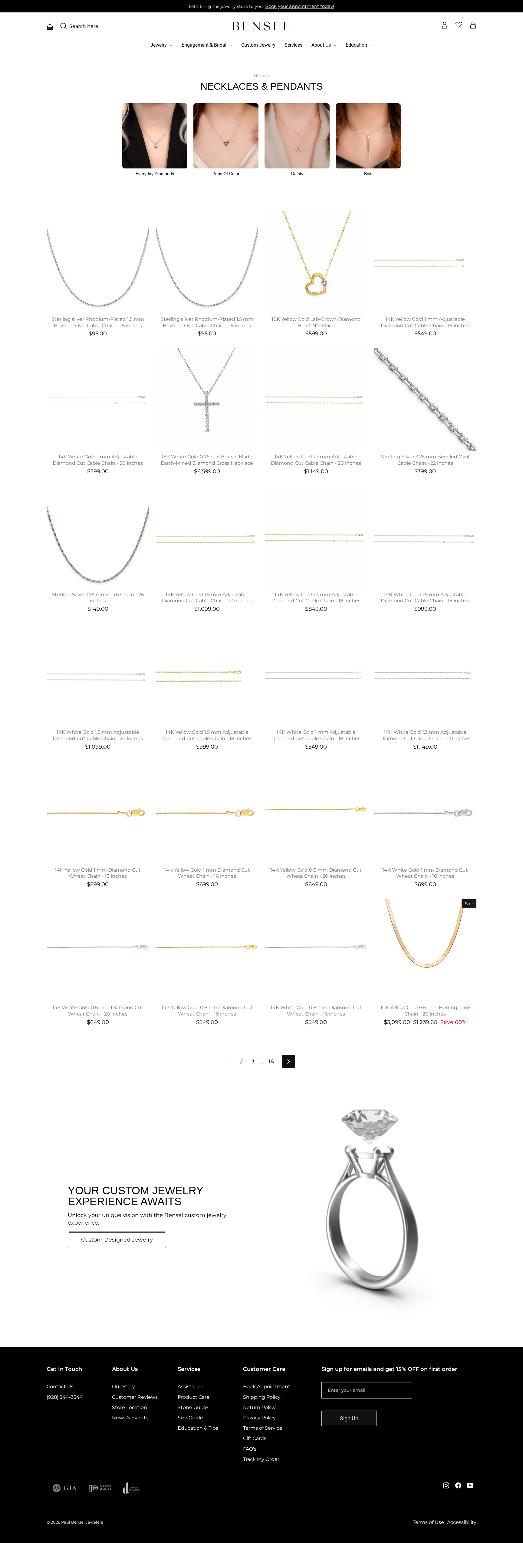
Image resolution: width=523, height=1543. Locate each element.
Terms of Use (428, 1522)
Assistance (190, 1386)
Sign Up (349, 1418)
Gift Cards (254, 1438)
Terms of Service (262, 1428)
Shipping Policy (262, 1397)
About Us (321, 45)
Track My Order (261, 1459)
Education (357, 45)
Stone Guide (193, 1407)
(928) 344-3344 (65, 1397)
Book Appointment (266, 1386)
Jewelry (159, 45)
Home (260, 75)
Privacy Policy (259, 1418)
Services (293, 45)
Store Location (129, 1407)
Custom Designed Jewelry (117, 1239)
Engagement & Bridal (205, 45)
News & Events (130, 1418)
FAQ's (249, 1449)
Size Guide (190, 1418)
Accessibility (461, 1522)
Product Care (193, 1397)
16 (271, 1061)
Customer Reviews (135, 1397)
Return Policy (259, 1407)
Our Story (123, 1386)
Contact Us (60, 1386)
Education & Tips (198, 1428)
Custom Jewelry (258, 45)
